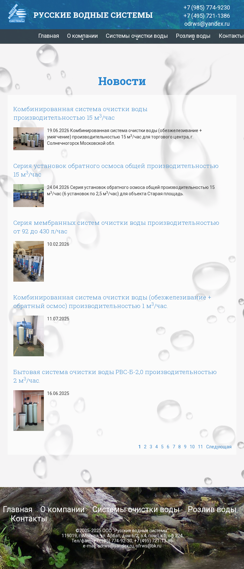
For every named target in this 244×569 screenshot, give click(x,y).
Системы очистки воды (136, 509)
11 (200, 446)
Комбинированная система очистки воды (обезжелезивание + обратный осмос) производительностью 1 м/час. (112, 301)
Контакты (231, 35)
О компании (62, 509)
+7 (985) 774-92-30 (112, 540)
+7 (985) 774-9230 (207, 7)
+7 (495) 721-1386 (207, 15)
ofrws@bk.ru (148, 545)
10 (192, 446)
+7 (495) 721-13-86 (153, 540)
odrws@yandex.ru (207, 23)
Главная (48, 35)
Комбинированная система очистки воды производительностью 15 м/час (80, 113)
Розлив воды (212, 509)
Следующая (219, 446)
